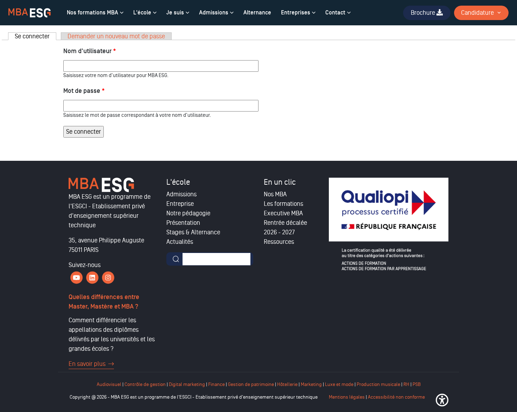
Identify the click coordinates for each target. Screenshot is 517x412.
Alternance (257, 12)
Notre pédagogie (188, 213)
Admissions (213, 12)
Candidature (477, 12)
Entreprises (295, 12)
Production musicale (378, 384)
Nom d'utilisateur (89, 51)
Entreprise (180, 203)
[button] (442, 400)
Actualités (179, 241)
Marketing (311, 384)
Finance (216, 384)
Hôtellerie (287, 384)
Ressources (279, 241)
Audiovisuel (109, 384)
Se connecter (35, 36)
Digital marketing (187, 384)
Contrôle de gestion (145, 384)
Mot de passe (84, 91)
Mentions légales (347, 397)
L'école (142, 12)
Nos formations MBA (92, 12)
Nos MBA (275, 194)
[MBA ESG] (29, 12)
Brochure (423, 12)
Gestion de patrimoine (250, 384)
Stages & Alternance (193, 232)
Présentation (183, 222)
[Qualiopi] (388, 224)
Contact (335, 12)
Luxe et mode (339, 384)
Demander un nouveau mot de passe (116, 36)
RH (406, 384)
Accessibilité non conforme (396, 397)
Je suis (175, 12)
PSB (417, 384)
